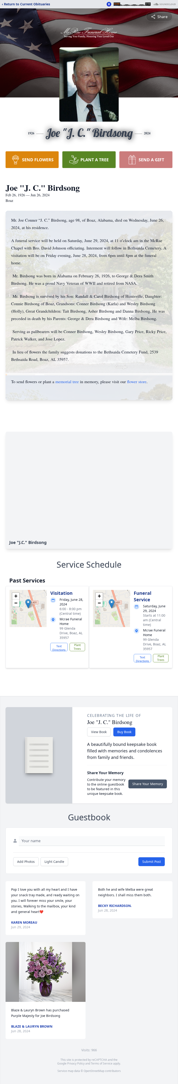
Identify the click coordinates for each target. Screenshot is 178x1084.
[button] (28, 603)
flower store (136, 381)
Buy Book (124, 732)
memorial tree (67, 381)
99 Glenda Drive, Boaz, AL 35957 (71, 633)
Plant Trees (77, 647)
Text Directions (59, 647)
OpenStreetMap (94, 1071)
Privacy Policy (76, 1063)
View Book (99, 732)
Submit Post (151, 861)
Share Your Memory (147, 784)
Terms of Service (101, 1063)
